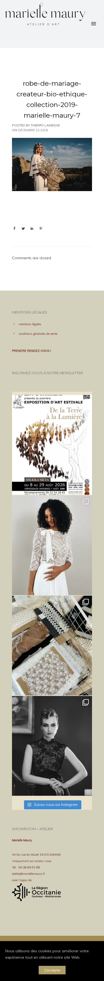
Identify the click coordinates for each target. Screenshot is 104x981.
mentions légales (30, 324)
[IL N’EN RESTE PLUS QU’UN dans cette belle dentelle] (52, 545)
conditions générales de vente (38, 334)
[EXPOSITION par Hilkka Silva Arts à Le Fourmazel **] (52, 445)
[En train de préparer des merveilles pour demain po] (52, 645)
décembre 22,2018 (33, 130)
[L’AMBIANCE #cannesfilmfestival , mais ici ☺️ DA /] (52, 746)
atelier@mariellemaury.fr (28, 874)
